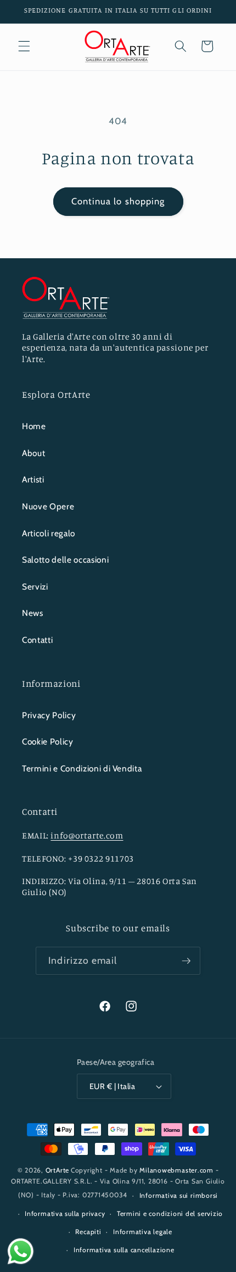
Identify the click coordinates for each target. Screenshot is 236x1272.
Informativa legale (142, 1231)
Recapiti (88, 1231)
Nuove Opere (48, 506)
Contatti (37, 640)
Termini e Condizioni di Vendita (82, 768)
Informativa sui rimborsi (178, 1195)
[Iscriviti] (186, 961)
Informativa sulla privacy (65, 1213)
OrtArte (57, 1170)
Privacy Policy (49, 715)
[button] (24, 46)
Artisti (33, 479)
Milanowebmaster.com (176, 1170)
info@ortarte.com (86, 835)
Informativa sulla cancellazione (124, 1250)
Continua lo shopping (118, 201)
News (32, 613)
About (33, 453)
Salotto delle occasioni (65, 559)
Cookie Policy (48, 741)
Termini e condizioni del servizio (170, 1213)
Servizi (35, 586)
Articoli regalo (48, 533)
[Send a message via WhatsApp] (20, 1251)
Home (34, 426)
